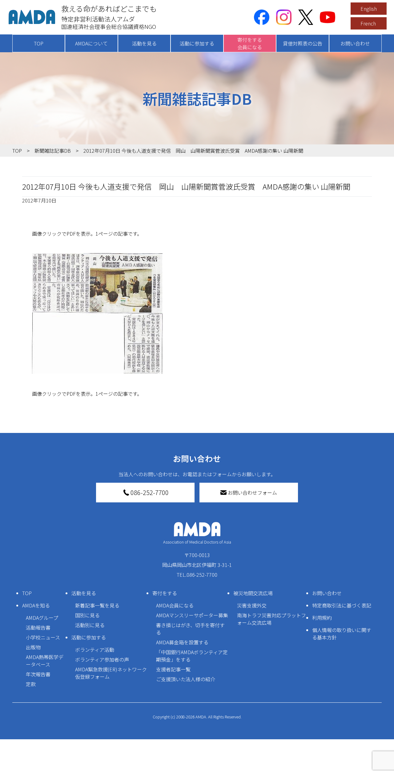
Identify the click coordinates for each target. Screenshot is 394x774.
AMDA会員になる (175, 605)
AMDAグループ (42, 617)
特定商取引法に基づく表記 (341, 605)
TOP (38, 43)
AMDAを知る (36, 605)
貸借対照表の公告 (302, 43)
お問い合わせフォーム (252, 492)
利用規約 (322, 617)
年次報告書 (38, 674)
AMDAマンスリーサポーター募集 (192, 615)
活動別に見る (90, 625)
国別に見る (87, 615)
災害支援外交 (252, 605)
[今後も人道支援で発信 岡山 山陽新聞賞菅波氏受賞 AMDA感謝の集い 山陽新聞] (197, 313)
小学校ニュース (43, 637)
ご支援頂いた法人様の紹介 (185, 679)
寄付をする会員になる (249, 43)
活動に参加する (197, 43)
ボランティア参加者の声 (102, 659)
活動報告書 (38, 627)
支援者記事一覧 (173, 669)
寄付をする (164, 593)
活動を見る (144, 43)
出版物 (33, 647)
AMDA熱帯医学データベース (44, 660)
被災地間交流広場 (253, 593)
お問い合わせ (355, 43)
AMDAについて (91, 43)
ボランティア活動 (94, 649)
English (368, 8)
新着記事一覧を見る (97, 605)
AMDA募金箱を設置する (182, 642)
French (368, 23)
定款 (31, 684)
